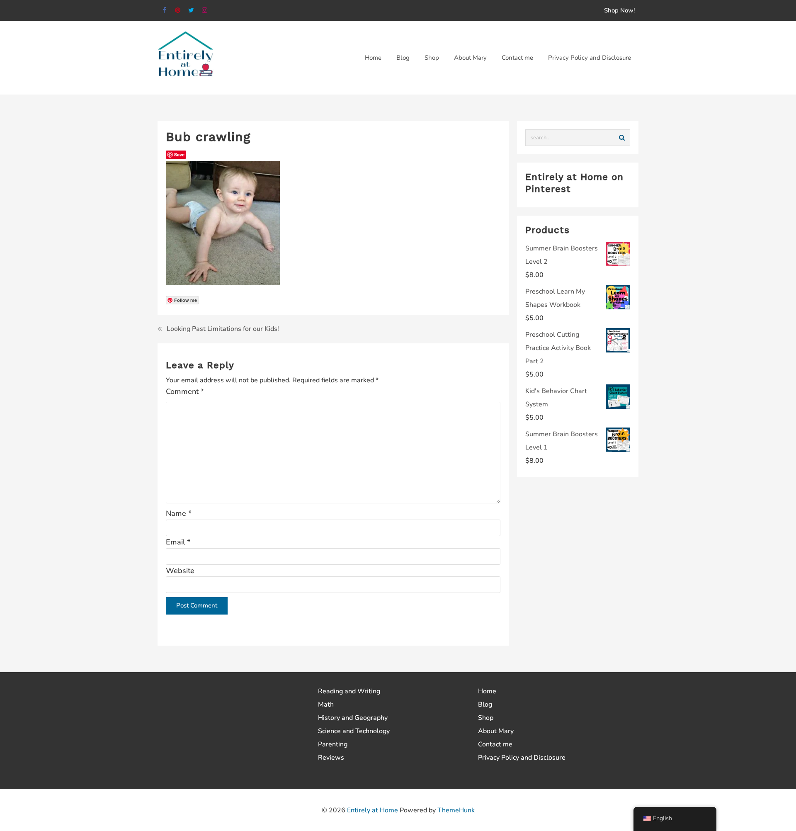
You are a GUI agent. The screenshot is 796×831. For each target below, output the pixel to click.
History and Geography (353, 717)
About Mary (496, 731)
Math (326, 704)
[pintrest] (178, 10)
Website (180, 571)
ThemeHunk (456, 810)
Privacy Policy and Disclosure (521, 757)
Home (487, 691)
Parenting (332, 744)
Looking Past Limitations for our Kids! (223, 328)
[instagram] (205, 10)
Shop (485, 717)
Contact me (495, 744)
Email (178, 542)
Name (179, 513)
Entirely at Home (372, 810)
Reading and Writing (349, 691)
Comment (185, 391)
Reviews (331, 757)
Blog (485, 704)
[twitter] (191, 10)
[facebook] (164, 10)
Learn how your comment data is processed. (352, 632)
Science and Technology (354, 731)
